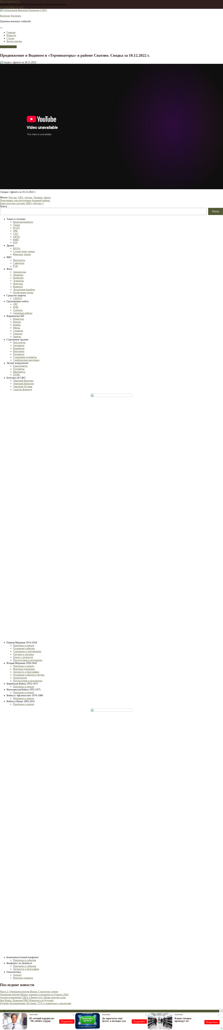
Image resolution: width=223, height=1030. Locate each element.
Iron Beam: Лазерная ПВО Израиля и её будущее (27, 1000)
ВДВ (15, 307)
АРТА (16, 236)
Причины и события (24, 960)
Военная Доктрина (10, 15)
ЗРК (15, 230)
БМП (16, 239)
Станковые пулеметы (25, 357)
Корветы (18, 286)
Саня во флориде (22, 389)
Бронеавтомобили (23, 222)
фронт (47, 197)
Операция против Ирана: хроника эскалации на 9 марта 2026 (34, 994)
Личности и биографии (26, 672)
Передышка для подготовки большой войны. (25, 200)
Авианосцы (19, 272)
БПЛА (16, 248)
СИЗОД (17, 298)
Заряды (17, 336)
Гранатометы (20, 366)
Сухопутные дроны (24, 251)
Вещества (18, 319)
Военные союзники (24, 669)
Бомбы (17, 324)
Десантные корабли (24, 289)
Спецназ (18, 310)
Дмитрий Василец (23, 380)
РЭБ (15, 266)
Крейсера (18, 277)
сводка (28, 197)
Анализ (17, 975)
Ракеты (17, 321)
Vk (18, 1)
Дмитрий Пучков (22, 386)
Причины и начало (23, 645)
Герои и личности (23, 657)
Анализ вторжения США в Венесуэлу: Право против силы (33, 997)
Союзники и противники (27, 651)
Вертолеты (19, 260)
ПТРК (16, 374)
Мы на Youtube (8, 46)
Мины (16, 327)
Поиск (3, 206)
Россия (12, 197)
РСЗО (16, 227)
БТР (15, 242)
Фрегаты (18, 283)
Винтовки (18, 351)
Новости (11, 35)
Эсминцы (18, 280)
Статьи (10, 38)
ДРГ (15, 304)
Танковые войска (22, 313)
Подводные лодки (23, 292)
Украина (38, 197)
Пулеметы (18, 354)
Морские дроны (22, 254)
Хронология (20, 677)
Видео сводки (14, 41)
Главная (11, 32)
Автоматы (18, 345)
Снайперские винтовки (26, 360)
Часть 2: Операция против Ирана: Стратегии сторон (29, 991)
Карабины (18, 348)
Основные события (24, 648)
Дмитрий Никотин (23, 383)
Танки (16, 225)
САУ (15, 233)
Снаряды (18, 330)
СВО (20, 197)
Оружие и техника (23, 654)
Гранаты (17, 333)
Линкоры (18, 274)
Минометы (19, 371)
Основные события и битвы (28, 674)
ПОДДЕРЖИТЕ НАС (12, 7)
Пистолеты (19, 342)
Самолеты (18, 263)
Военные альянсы (23, 977)
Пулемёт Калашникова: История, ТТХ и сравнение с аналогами (35, 1003)
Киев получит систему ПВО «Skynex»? (22, 203)
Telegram (11, 1)
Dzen (3, 1)
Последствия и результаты (27, 660)
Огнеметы (18, 368)
